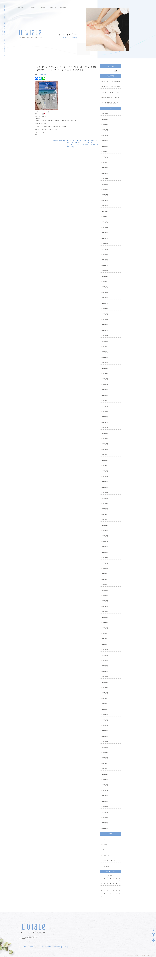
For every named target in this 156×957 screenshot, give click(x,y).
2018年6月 (105, 601)
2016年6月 (105, 731)
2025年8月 (105, 173)
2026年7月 (105, 113)
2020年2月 (105, 503)
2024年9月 (105, 227)
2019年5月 (105, 552)
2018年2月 (105, 622)
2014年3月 (105, 828)
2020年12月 (105, 454)
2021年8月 (105, 417)
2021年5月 (105, 433)
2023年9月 (105, 292)
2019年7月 (105, 541)
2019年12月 (105, 514)
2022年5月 (105, 373)
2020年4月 (105, 492)
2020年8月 (105, 476)
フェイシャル (105, 866)
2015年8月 (105, 785)
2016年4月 (105, 741)
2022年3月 (105, 384)
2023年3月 (105, 325)
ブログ (104, 850)
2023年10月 (105, 287)
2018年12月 (105, 574)
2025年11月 (105, 157)
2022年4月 (105, 379)
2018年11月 (105, 579)
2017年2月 (105, 687)
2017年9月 (105, 649)
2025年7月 (105, 178)
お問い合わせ (63, 7)
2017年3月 (105, 682)
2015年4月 (105, 806)
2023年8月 (105, 297)
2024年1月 (105, 270)
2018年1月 (105, 628)
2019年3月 (105, 557)
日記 (103, 839)
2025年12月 (105, 151)
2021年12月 (105, 400)
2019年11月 (105, 519)
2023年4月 (105, 319)
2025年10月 (105, 162)
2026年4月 (105, 130)
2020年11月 (105, 460)
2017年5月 (105, 671)
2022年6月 (105, 368)
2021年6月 (105, 427)
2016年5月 (105, 736)
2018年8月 (105, 590)
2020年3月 (105, 498)
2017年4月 (105, 676)
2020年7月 (105, 482)
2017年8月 (105, 655)
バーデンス (32, 7)
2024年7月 (105, 238)
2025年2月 (105, 205)
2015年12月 (105, 763)
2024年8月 (105, 232)
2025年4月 (105, 195)
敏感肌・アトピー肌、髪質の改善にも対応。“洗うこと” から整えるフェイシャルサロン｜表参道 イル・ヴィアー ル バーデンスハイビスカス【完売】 (111, 81)
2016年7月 (105, 725)
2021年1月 (105, 449)
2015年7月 (105, 790)
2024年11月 (105, 216)
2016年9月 (105, 714)
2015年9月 (105, 779)
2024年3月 (105, 260)
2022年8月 (105, 362)
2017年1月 (105, 693)
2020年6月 (105, 487)
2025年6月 (105, 184)
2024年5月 (105, 249)
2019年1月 (105, 568)
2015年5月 (105, 801)
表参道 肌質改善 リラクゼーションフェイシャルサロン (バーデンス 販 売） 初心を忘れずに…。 (111, 103)
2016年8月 (105, 720)
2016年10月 (105, 709)
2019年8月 (105, 536)
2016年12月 (105, 698)
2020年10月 (105, 465)
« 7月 (101, 899)
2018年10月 (105, 584)
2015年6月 (105, 795)
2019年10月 (105, 525)
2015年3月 (105, 812)
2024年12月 (105, 211)
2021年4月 (105, 438)
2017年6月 (105, 666)
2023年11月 (105, 281)
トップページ (21, 7)
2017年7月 (105, 660)
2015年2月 (105, 817)
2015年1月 (105, 823)
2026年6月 (105, 119)
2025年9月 (105, 168)
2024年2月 (105, 265)
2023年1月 (105, 335)
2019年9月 (105, 530)
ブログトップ (110, 66)
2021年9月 (105, 411)
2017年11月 (105, 639)
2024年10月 (105, 222)
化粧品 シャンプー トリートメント (111, 860)
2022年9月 (105, 357)
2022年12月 (105, 341)
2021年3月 (105, 444)
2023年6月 (105, 308)
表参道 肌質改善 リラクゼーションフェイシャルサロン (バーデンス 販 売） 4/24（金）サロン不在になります (111, 97)
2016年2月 (105, 752)
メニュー (42, 7)
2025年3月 (105, 200)
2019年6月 (105, 546)
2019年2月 (105, 563)
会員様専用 (53, 7)
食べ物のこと (105, 855)
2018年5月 (105, 606)
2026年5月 (105, 124)
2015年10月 (105, 774)
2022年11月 (105, 346)
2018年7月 (105, 595)
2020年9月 (105, 471)
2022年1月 (105, 395)
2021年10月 (105, 406)
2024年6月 (105, 243)
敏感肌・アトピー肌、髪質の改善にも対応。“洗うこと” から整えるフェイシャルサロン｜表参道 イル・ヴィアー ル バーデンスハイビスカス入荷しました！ (111, 86)
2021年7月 (105, 422)
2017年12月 (105, 633)
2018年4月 (105, 611)
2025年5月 (105, 189)
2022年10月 (105, 352)
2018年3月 (105, 617)
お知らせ (104, 844)
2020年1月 (105, 509)
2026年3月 (105, 135)
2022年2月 (105, 389)
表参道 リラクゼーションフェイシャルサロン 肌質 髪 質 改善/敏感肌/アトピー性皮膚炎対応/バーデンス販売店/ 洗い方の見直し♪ (111, 92)
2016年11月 (105, 703)
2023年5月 (105, 314)
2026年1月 (105, 146)
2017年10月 (105, 644)
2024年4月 (105, 254)
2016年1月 (105, 758)
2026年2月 (105, 140)
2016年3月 (105, 747)
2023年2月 (105, 330)
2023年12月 (105, 276)
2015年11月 (105, 768)
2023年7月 (105, 303)
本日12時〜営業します (58, 140)
